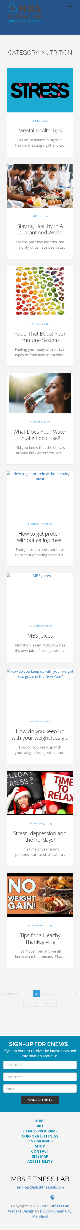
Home (40, 1120)
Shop (40, 1146)
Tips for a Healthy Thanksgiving (40, 938)
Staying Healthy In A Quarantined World (40, 229)
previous (12, 993)
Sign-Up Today (40, 1100)
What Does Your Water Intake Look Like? (40, 435)
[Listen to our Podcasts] (54, 1197)
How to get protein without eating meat (40, 537)
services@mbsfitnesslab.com (40, 1187)
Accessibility (40, 1161)
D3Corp (46, 1211)
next (48, 1003)
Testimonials (40, 1141)
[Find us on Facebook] (25, 1197)
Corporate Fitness (40, 1136)
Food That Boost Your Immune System (40, 337)
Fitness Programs (40, 1131)
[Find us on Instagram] (45, 1197)
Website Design (21, 1211)
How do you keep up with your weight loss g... (40, 734)
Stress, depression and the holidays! (40, 836)
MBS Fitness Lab (55, 1206)
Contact (40, 1151)
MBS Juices (40, 635)
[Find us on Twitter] (35, 1197)
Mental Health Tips (40, 130)
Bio (40, 1126)
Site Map (40, 1156)
